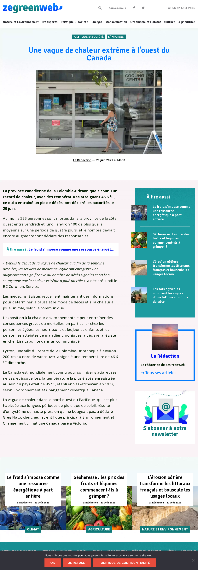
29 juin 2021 (104, 160)
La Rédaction (82, 160)
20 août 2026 (108, 502)
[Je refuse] (193, 560)
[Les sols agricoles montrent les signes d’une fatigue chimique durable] (139, 295)
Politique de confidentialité (124, 563)
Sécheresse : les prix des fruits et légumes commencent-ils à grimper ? (171, 240)
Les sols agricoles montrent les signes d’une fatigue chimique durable (170, 295)
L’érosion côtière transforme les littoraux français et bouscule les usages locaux (171, 267)
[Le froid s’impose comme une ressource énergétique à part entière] (139, 212)
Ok (52, 563)
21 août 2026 (42, 502)
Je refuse (76, 563)
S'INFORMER (116, 37)
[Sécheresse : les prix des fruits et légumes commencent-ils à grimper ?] (139, 240)
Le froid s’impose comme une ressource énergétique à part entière (86, 249)
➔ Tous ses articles (159, 373)
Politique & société (88, 37)
